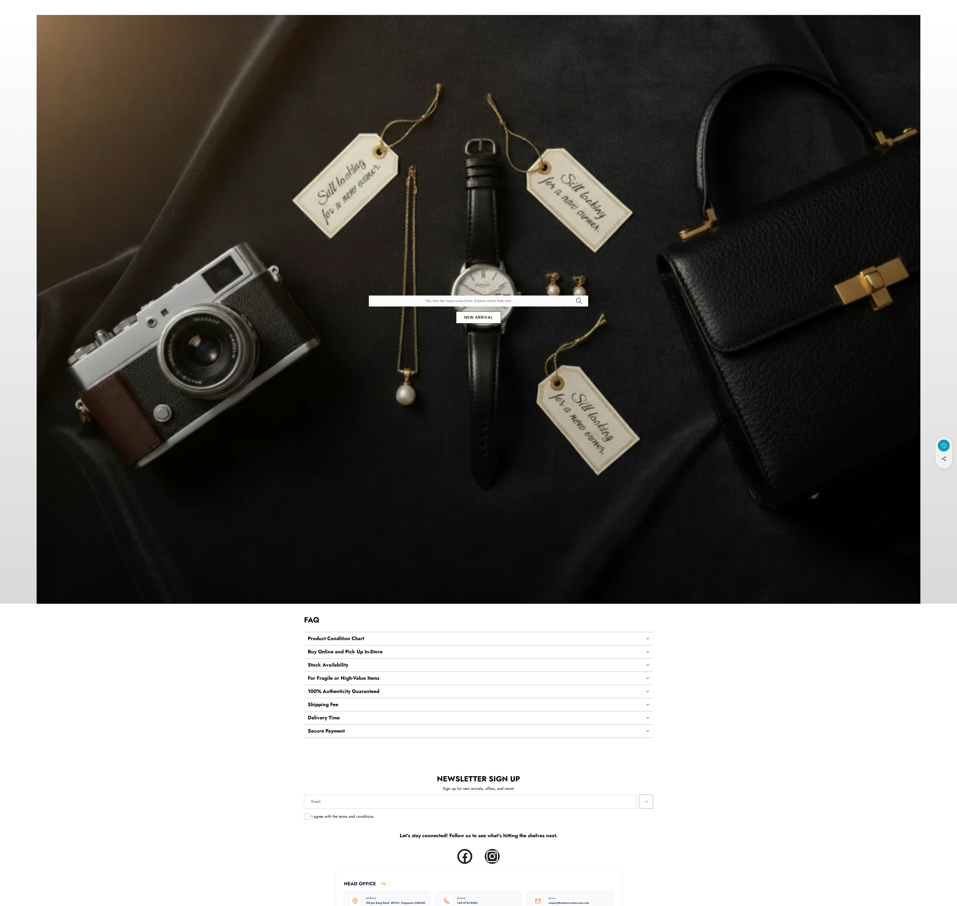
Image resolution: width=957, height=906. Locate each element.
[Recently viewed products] (944, 446)
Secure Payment (326, 731)
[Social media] (944, 459)
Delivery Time (324, 717)
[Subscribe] (646, 802)
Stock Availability (328, 665)
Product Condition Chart (336, 638)
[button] (944, 472)
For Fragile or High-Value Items (343, 678)
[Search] (579, 301)
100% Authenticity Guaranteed (343, 691)
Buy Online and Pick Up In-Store (345, 651)
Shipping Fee (323, 704)
